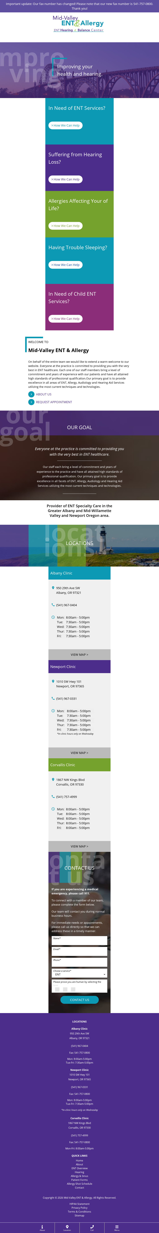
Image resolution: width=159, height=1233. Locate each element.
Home (79, 1160)
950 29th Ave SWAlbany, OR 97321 (68, 590)
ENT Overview (80, 1168)
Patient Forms (79, 1180)
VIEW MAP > (79, 655)
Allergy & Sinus (79, 1176)
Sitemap (79, 1215)
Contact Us (79, 1000)
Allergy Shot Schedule (79, 1183)
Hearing (79, 1172)
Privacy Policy (79, 1207)
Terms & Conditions (79, 1211)
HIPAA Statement (80, 1204)
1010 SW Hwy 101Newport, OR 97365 (70, 683)
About (79, 1164)
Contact (79, 1187)
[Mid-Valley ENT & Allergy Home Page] (78, 23)
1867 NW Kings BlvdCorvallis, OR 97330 (70, 782)
